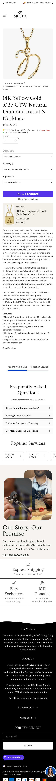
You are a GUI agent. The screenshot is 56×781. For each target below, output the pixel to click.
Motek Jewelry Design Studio (20, 772)
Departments (26, 707)
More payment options (28, 199)
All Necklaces (17, 83)
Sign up (28, 745)
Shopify (18, 774)
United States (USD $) (15, 766)
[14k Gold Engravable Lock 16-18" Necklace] (9, 215)
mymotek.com (39, 698)
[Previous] (3, 3)
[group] (28, 3)
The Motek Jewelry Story (16, 555)
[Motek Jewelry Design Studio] (20, 15)
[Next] (53, 3)
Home (5, 83)
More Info (26, 717)
